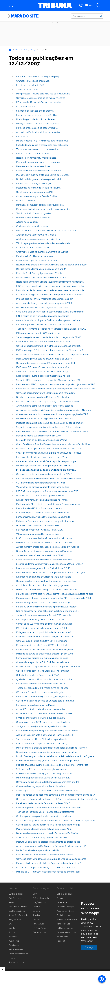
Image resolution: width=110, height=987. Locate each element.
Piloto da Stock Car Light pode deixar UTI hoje (39, 273)
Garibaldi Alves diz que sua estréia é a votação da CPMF (44, 474)
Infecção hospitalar (25, 106)
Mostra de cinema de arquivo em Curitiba (36, 115)
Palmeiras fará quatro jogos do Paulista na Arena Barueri (44, 542)
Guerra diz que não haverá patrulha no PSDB (38, 525)
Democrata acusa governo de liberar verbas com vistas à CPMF (47, 782)
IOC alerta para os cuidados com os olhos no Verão (41, 440)
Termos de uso (63, 924)
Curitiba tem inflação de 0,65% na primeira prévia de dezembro (47, 730)
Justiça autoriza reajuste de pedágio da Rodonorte (41, 726)
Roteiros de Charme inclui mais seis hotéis (37, 158)
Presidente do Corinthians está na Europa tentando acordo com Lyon (50, 572)
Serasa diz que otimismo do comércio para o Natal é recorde (46, 606)
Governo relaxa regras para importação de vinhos (40, 786)
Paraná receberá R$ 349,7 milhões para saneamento (42, 140)
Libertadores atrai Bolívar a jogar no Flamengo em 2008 (44, 773)
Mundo (12, 928)
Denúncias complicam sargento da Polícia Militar (40, 205)
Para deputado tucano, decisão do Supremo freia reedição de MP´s (49, 863)
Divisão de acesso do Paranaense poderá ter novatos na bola (46, 230)
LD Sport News (39, 928)
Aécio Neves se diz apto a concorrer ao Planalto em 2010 (44, 735)
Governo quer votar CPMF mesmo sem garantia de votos (44, 722)
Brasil (11, 924)
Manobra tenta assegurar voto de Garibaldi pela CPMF (43, 568)
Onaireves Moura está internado (32, 226)
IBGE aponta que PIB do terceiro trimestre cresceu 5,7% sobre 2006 (49, 350)
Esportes (37, 907)
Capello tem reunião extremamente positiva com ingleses (44, 649)
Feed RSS (61, 941)
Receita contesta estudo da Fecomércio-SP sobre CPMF (44, 713)
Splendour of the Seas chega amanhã (35, 111)
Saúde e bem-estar (17, 949)
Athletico (37, 915)
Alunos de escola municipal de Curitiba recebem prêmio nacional (48, 320)
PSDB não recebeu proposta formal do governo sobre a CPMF (47, 491)
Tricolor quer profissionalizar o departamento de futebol (44, 243)
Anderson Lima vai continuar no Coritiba (36, 235)
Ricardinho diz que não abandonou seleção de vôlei (41, 277)
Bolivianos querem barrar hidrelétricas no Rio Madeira (42, 397)
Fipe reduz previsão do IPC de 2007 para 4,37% (39, 530)
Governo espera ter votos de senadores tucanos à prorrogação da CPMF (52, 414)
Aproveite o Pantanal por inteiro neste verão (38, 132)
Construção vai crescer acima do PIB (34, 192)
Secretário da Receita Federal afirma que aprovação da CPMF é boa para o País (55, 388)
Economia (13, 937)
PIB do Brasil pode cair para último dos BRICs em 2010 (43, 777)
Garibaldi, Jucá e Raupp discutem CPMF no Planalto (41, 641)
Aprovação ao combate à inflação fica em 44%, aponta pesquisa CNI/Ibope (53, 410)
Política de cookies (65, 928)
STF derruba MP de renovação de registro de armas (41, 769)
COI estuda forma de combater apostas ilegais (39, 692)
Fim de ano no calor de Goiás (30, 85)
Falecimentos (14, 945)
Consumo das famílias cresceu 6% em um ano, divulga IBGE (46, 363)
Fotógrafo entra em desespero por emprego (38, 76)
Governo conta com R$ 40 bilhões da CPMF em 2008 (43, 671)
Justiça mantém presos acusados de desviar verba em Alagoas (47, 547)
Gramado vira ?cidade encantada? (33, 81)
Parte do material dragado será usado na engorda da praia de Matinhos (51, 748)
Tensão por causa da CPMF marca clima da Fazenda (42, 688)
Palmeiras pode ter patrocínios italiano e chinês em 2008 (44, 829)
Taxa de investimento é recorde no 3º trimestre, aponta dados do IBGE (51, 329)
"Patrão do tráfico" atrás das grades (33, 213)
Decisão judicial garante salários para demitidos (39, 179)
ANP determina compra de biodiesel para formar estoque (44, 406)
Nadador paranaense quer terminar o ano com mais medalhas (47, 752)
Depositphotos (39, 932)
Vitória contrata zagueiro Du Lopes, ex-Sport (38, 534)
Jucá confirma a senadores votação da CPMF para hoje (43, 615)
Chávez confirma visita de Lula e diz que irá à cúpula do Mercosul (48, 453)
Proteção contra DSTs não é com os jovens (37, 123)
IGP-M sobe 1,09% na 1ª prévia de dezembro (38, 260)
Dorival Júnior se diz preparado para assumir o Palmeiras (44, 551)
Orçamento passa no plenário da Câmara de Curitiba (42, 252)
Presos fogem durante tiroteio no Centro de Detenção (43, 175)
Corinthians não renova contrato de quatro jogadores (42, 585)
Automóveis (14, 941)
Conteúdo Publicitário (66, 932)
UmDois (36, 911)
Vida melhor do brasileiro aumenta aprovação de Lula (42, 487)
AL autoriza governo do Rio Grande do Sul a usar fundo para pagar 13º (51, 846)
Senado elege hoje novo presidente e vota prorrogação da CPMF (48, 337)
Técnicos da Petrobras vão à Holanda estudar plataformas (45, 812)
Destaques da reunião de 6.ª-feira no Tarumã (38, 187)
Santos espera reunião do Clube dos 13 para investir (41, 739)
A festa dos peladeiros (27, 222)
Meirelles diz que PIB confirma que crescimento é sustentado (46, 589)
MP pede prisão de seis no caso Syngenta (37, 128)
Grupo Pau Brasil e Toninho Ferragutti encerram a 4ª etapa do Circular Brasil (53, 444)
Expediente (62, 902)
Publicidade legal (64, 915)
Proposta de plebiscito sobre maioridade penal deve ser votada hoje (50, 290)
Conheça (89, 947)
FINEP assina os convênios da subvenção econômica (42, 316)
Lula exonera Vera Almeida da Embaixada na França (41, 500)
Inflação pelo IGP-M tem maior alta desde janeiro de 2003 (44, 299)
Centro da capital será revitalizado (33, 247)
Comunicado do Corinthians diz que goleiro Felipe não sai (44, 854)
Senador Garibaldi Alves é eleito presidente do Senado (43, 517)
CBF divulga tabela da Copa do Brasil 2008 (37, 675)
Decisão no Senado (26, 200)
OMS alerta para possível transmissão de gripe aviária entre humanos (50, 311)
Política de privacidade (67, 919)
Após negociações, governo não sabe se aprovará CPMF (44, 303)
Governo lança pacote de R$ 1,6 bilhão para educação (43, 662)
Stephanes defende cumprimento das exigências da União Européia (49, 564)
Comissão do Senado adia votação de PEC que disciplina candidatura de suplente (56, 799)
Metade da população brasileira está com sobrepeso (42, 145)
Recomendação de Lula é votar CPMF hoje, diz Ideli (41, 645)
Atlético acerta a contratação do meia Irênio (38, 239)
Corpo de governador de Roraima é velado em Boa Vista (44, 559)
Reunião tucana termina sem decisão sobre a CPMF (41, 269)
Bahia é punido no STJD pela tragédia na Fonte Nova (42, 307)
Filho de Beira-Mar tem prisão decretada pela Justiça (42, 743)
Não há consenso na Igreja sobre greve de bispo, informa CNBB (47, 611)
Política (12, 932)
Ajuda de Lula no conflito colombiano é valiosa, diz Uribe (44, 679)
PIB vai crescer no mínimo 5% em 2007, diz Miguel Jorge (43, 696)
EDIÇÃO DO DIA (40, 902)
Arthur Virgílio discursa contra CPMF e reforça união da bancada (47, 790)
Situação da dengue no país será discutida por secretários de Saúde (49, 294)
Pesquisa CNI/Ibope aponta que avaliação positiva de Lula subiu (48, 401)
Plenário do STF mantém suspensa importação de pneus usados (48, 872)
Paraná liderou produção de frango (33, 183)
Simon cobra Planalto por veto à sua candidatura (40, 718)
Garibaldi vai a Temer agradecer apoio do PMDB (40, 495)
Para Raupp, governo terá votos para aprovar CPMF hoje (44, 465)
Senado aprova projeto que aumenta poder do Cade (42, 658)
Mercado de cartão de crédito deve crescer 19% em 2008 (44, 653)
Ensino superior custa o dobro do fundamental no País (43, 376)
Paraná (11, 902)
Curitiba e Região (16, 894)
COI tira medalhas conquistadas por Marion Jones (40, 482)
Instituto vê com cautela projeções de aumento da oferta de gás (48, 842)
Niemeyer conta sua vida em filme (33, 166)
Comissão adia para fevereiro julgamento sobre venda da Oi (46, 393)
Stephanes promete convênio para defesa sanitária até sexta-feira (49, 807)
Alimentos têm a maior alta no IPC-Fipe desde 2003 (42, 371)
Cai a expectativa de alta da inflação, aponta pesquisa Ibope (46, 461)
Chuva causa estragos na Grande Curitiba (36, 196)
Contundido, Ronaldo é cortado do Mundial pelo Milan (43, 341)
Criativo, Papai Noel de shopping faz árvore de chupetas (44, 324)
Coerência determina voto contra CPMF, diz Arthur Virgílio (44, 636)
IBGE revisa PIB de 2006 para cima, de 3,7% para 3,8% (42, 367)
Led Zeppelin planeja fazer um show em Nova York (41, 457)
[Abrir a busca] (98, 5)
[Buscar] (100, 15)
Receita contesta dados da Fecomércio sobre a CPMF (43, 803)
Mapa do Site (24, 15)
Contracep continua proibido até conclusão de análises (43, 816)
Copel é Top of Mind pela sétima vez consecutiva (40, 709)
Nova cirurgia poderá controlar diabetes (36, 119)
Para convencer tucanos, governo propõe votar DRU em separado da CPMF (53, 598)
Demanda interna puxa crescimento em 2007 (38, 435)
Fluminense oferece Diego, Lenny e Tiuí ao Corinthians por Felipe (48, 760)
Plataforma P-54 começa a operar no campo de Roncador (45, 521)
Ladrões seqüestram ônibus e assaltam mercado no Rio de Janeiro (49, 478)
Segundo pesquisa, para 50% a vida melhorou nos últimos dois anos (49, 427)
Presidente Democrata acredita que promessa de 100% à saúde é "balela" (52, 431)
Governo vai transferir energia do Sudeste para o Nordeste (45, 701)
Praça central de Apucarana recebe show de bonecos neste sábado (49, 448)
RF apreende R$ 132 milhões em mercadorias (38, 102)
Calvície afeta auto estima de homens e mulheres (40, 98)
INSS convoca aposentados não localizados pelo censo (44, 538)
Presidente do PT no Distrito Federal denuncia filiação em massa (48, 504)
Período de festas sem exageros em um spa (38, 162)
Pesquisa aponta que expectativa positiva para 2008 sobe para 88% (50, 423)
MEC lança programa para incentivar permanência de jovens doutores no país (54, 594)
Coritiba (36, 919)
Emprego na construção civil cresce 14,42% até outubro (43, 577)
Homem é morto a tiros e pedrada (33, 217)
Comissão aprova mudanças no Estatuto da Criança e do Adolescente (51, 859)
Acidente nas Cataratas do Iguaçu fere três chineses (42, 837)
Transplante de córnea (27, 89)
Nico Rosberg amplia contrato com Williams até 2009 (43, 602)
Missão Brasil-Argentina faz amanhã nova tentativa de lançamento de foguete (55, 756)
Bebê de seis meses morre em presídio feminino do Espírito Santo (48, 833)
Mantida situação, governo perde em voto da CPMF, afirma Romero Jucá (52, 765)
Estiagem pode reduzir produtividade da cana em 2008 (43, 632)
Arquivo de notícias (17, 962)
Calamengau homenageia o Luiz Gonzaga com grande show (46, 581)
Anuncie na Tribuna (65, 911)
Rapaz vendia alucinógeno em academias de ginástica (43, 209)
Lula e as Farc (23, 136)
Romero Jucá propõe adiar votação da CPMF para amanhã (45, 867)
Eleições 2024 (15, 898)
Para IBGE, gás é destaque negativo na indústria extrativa (44, 418)
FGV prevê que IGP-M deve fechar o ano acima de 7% (42, 512)
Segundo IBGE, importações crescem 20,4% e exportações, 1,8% (48, 380)
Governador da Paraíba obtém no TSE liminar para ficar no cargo (48, 824)
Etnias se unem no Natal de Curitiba (33, 153)
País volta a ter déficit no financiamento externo (39, 508)
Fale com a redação (65, 907)
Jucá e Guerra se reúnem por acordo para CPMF (40, 555)
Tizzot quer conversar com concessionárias (37, 149)
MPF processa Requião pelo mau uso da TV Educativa (43, 93)
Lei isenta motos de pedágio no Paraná (35, 705)
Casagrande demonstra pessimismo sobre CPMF (40, 683)
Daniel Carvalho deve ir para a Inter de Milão (38, 850)
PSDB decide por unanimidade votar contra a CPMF (41, 628)
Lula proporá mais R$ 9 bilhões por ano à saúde (40, 619)
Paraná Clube (38, 924)
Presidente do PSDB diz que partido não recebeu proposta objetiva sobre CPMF (55, 384)
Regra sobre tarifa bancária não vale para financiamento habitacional (50, 282)
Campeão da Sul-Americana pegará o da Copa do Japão (44, 624)
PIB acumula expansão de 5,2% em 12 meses (38, 333)
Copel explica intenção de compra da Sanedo (38, 170)
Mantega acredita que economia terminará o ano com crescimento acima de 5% (56, 795)
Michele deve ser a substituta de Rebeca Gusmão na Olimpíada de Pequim (53, 354)
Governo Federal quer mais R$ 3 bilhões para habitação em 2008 (48, 346)
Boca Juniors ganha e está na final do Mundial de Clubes (44, 359)
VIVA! (35, 894)
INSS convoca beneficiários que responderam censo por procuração (50, 286)
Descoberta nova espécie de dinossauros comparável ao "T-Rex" (48, 666)
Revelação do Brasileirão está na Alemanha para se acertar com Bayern (51, 264)
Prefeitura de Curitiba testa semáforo (34, 256)
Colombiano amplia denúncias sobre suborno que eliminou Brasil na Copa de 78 (55, 820)
